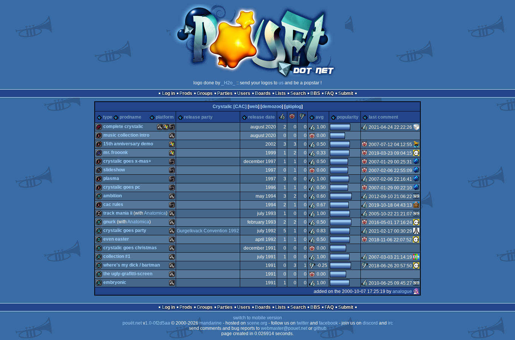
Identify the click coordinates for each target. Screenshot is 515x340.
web (253, 106)
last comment (383, 117)
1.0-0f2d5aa (157, 323)
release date (261, 117)
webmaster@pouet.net (284, 328)
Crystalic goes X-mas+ (127, 161)
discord (370, 323)
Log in (168, 93)
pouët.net (132, 323)
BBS (315, 93)
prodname (130, 117)
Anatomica (155, 213)
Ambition (112, 195)
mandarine (210, 323)
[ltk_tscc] (416, 196)
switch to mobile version (257, 317)
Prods (185, 93)
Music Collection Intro (126, 135)
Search (298, 93)
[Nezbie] (416, 144)
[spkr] (416, 127)
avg (319, 117)
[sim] (416, 205)
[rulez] (282, 117)
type (107, 117)
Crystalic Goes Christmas (130, 247)
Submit (345, 93)
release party (198, 117)
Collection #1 (116, 256)
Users (243, 93)
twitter (303, 323)
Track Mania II (117, 213)
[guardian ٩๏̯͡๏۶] (416, 153)
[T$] (416, 162)
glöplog (293, 106)
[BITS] (416, 257)
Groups (205, 93)
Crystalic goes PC (121, 187)
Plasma (111, 178)
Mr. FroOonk (115, 152)
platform (165, 117)
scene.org (257, 323)
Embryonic (114, 282)
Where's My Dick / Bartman (131, 265)
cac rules (113, 204)
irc (390, 323)
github (320, 328)
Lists (280, 93)
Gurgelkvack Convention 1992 (208, 230)
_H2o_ (228, 82)
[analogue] (416, 291)
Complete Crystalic (123, 126)
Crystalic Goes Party (124, 230)
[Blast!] (416, 231)
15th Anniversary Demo (128, 143)
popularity (348, 117)
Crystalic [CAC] (230, 106)
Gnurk (109, 221)
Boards (263, 93)
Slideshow (114, 169)
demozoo (272, 106)
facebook (328, 323)
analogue (402, 291)
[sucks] (302, 117)
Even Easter (116, 239)
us (281, 82)
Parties (225, 93)
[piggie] (292, 117)
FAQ (329, 93)
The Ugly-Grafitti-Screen (127, 273)
